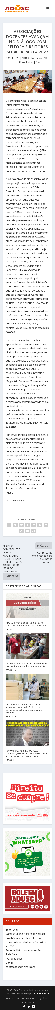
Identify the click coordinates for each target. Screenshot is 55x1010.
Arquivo (9, 998)
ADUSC (26, 58)
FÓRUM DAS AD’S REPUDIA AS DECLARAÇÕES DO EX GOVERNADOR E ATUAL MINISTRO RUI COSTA (26, 753)
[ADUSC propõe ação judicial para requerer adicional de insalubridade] (27, 605)
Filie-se (22, 1002)
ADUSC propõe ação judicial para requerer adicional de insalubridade (26, 624)
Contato (32, 1002)
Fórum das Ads (18, 500)
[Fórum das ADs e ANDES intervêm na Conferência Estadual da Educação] (27, 646)
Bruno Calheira (41, 993)
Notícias (20, 62)
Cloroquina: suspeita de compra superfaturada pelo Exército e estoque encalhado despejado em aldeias (25, 708)
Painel (29, 62)
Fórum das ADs (39, 58)
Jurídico (44, 998)
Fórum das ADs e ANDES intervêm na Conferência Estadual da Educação (26, 665)
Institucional (32, 998)
